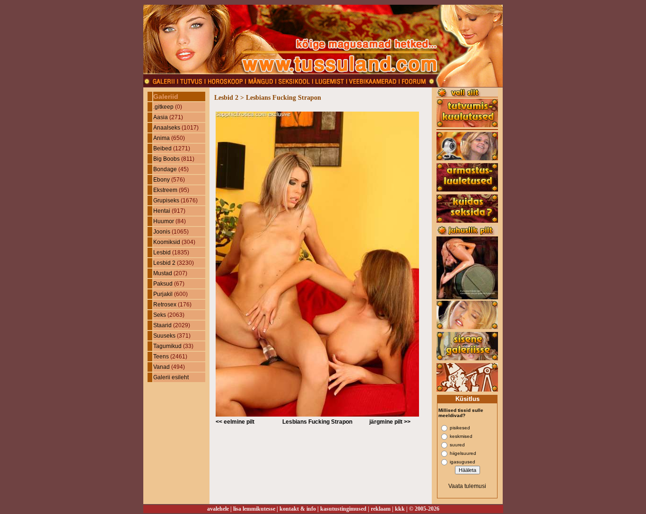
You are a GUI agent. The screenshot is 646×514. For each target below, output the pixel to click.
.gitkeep (163, 107)
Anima (161, 138)
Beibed (162, 148)
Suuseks (164, 335)
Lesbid (162, 252)
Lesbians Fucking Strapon (317, 421)
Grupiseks (166, 200)
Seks (159, 315)
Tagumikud (167, 346)
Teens (161, 356)
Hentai (161, 211)
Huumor (163, 221)
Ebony (161, 179)
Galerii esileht (171, 377)
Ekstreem (165, 190)
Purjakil (163, 294)
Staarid (162, 325)
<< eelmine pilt (235, 421)
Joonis (161, 231)
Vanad (161, 367)
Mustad (162, 273)
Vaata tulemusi (467, 486)
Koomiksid (166, 242)
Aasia (160, 117)
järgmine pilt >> (389, 421)
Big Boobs (166, 159)
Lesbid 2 (164, 263)
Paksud (163, 283)
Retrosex (164, 304)
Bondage (165, 169)
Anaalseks (166, 127)
